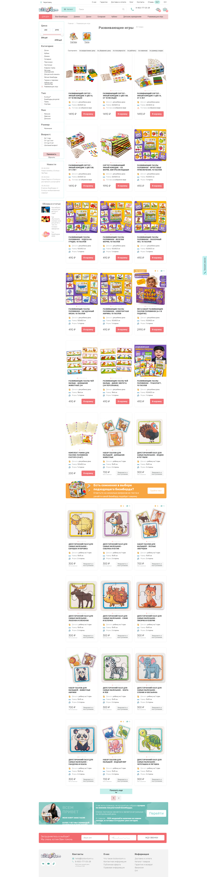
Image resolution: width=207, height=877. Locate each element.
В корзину (88, 114)
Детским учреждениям (132, 17)
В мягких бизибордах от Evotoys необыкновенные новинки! (50, 190)
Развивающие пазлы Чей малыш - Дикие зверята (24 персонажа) (115, 383)
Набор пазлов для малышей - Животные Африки (79, 690)
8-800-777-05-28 (143, 8)
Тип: (43, 93)
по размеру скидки (156, 51)
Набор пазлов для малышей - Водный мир (114, 761)
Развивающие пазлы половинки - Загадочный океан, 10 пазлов (81, 311)
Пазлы (87, 42)
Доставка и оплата (143, 859)
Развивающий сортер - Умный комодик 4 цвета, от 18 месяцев (81, 95)
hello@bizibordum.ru (84, 859)
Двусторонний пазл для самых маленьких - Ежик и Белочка (115, 618)
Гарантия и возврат (144, 865)
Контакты (140, 2)
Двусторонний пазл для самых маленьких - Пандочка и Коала (81, 762)
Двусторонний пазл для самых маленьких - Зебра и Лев (115, 690)
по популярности (119, 51)
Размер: (45, 124)
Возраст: (46, 134)
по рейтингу (131, 51)
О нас (94, 2)
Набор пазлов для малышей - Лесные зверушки (146, 546)
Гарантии (103, 2)
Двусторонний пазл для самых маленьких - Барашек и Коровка (81, 546)
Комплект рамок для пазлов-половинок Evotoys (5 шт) (79, 455)
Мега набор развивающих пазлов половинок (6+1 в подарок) (150, 311)
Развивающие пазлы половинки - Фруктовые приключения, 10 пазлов (149, 167)
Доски (88, 17)
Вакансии (139, 868)
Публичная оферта (112, 865)
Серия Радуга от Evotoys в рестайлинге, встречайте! (50, 181)
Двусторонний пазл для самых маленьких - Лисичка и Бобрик (149, 618)
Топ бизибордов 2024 (56, 234)
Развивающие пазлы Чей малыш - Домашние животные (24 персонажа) (81, 383)
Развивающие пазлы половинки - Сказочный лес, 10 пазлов (149, 239)
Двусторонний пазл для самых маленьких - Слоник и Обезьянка (149, 690)
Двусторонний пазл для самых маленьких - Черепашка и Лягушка (149, 762)
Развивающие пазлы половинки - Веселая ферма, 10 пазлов (113, 239)
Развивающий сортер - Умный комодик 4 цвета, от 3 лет (149, 95)
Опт (165, 2)
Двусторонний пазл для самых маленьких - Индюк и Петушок (150, 455)
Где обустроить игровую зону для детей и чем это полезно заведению (56, 223)
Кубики (114, 17)
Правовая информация (114, 868)
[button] (76, 90)
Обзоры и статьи (51, 204)
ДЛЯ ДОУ (45, 17)
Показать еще (116, 790)
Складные (101, 17)
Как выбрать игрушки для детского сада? (56, 210)
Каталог (70, 9)
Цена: (44, 25)
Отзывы (153, 2)
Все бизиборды (61, 17)
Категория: (47, 46)
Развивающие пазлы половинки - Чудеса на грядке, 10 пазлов (80, 239)
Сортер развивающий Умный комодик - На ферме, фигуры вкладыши (116, 167)
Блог (131, 2)
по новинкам (142, 51)
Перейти (156, 813)
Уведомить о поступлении (122, 473)
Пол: (43, 110)
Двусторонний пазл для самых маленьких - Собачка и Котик (115, 546)
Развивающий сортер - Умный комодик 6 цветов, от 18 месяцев (115, 95)
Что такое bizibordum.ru (114, 859)
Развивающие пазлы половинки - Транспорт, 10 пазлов (149, 383)
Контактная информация (115, 862)
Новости (51, 164)
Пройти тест (156, 490)
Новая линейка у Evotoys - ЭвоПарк (50, 172)
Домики (77, 17)
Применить (51, 154)
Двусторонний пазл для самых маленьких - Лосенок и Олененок (81, 618)
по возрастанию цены (87, 51)
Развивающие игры (155, 17)
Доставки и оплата (118, 2)
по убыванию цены (104, 51)
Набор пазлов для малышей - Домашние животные (114, 455)
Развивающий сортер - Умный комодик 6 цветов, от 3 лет (81, 167)
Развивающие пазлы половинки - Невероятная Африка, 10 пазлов (116, 311)
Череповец (47, 2)
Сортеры (73, 42)
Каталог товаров (142, 862)
